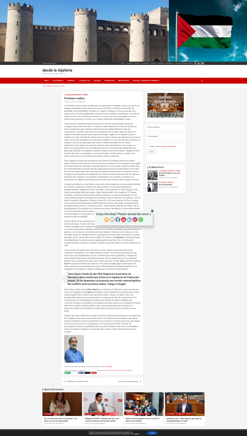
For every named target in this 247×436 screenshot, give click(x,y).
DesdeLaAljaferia (80, 102)
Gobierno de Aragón (114, 370)
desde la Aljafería (57, 70)
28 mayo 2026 (89, 423)
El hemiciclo (98, 414)
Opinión (137, 63)
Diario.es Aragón (106, 366)
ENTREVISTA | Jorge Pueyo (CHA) (77, 381)
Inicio (122, 63)
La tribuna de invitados (72, 95)
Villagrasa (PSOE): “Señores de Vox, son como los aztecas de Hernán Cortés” (102, 419)
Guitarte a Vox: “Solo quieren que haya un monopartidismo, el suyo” (184, 419)
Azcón (105, 370)
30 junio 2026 (163, 187)
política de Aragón (126, 370)
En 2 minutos (163, 182)
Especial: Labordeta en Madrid (184, 63)
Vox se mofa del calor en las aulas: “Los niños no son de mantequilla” (60, 419)
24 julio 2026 (163, 177)
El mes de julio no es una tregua (169, 174)
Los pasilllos (145, 63)
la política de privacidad (168, 146)
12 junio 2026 (48, 423)
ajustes (137, 434)
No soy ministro (165, 184)
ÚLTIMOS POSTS (156, 167)
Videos (55, 414)
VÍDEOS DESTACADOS (54, 389)
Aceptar (152, 433)
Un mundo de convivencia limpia (128, 381)
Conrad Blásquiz (173, 177)
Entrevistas (161, 63)
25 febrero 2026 (69, 102)
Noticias (153, 63)
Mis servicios (169, 63)
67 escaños (129, 63)
